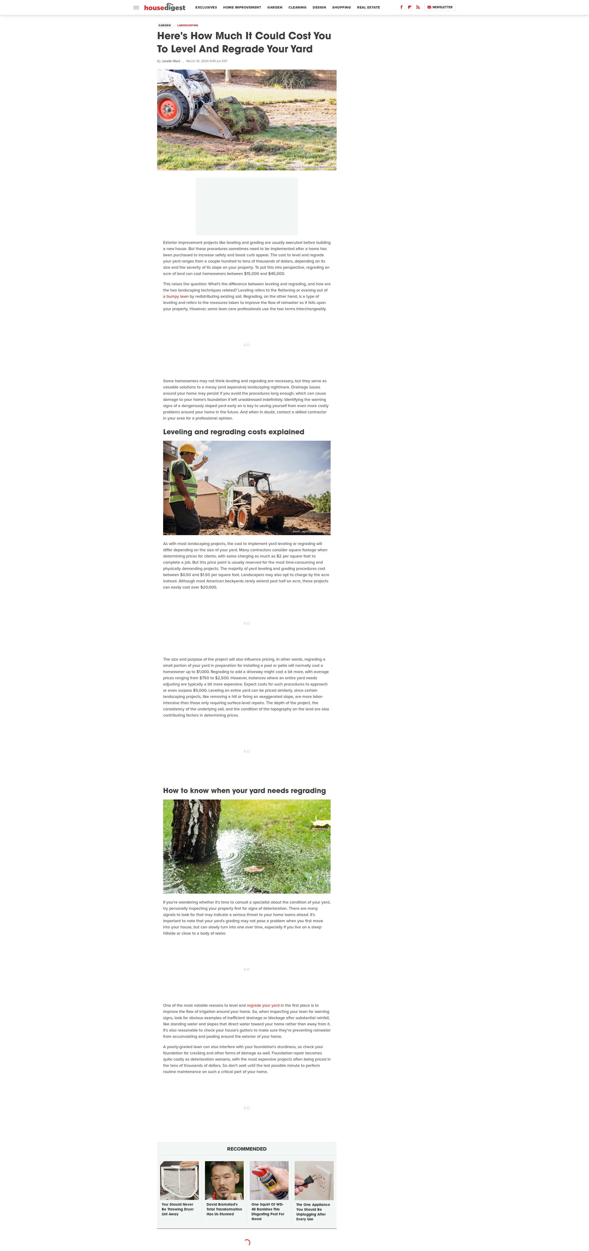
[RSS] (418, 8)
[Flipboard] (410, 8)
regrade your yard (263, 1005)
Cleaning (297, 7)
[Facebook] (401, 8)
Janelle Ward (171, 61)
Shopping (341, 7)
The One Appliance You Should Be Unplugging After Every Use (313, 1212)
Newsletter (443, 7)
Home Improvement (242, 7)
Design (319, 7)
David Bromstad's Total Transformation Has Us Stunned (224, 1209)
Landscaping (187, 25)
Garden (274, 7)
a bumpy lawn (176, 296)
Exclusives (206, 7)
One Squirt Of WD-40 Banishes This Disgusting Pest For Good (267, 1212)
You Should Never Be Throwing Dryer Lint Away (177, 1209)
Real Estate (368, 7)
